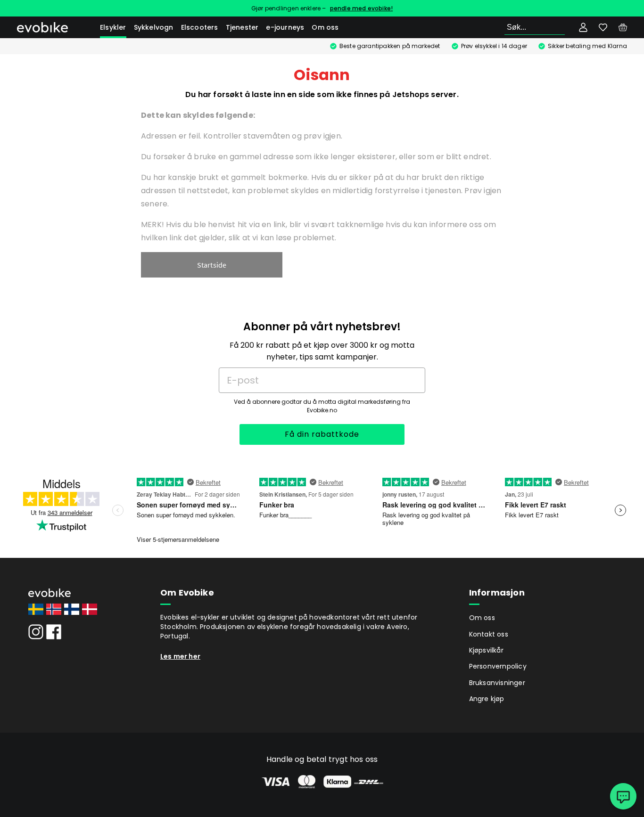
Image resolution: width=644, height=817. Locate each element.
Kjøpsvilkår (486, 650)
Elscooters (199, 27)
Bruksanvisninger (497, 682)
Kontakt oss (488, 634)
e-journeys (285, 27)
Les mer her (180, 656)
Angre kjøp (486, 698)
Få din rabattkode (322, 434)
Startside (212, 265)
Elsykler (113, 27)
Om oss (325, 27)
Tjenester (242, 27)
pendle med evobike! (361, 8)
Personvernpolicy (498, 666)
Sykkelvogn (153, 27)
